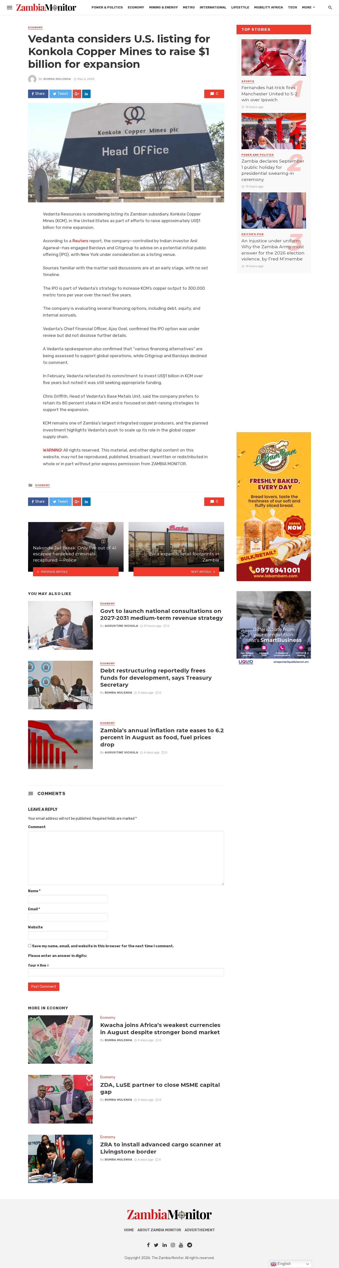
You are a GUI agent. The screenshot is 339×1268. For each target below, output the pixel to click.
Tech (292, 7)
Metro (189, 7)
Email (34, 909)
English (283, 1264)
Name (34, 891)
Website (35, 927)
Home (129, 1230)
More (306, 7)
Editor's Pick (252, 234)
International (213, 7)
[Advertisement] (274, 347)
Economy (136, 7)
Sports (247, 81)
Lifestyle (240, 7)
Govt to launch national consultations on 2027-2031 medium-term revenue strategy (161, 614)
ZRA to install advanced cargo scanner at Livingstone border (160, 1148)
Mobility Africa (268, 7)
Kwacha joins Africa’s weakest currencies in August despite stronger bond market (160, 1028)
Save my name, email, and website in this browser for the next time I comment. (103, 946)
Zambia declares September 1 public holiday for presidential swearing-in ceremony (272, 170)
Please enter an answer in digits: (57, 956)
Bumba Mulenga (57, 79)
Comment (37, 827)
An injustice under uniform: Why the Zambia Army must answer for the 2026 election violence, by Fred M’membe (273, 250)
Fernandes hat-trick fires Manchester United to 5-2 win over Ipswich (269, 93)
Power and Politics (257, 154)
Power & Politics (107, 7)
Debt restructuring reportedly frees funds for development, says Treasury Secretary (156, 677)
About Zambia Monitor (159, 1230)
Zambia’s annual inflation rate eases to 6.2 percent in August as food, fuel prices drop (162, 737)
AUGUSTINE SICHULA (121, 626)
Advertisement (200, 1230)
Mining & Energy (163, 7)
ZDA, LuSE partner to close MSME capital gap (160, 1088)
